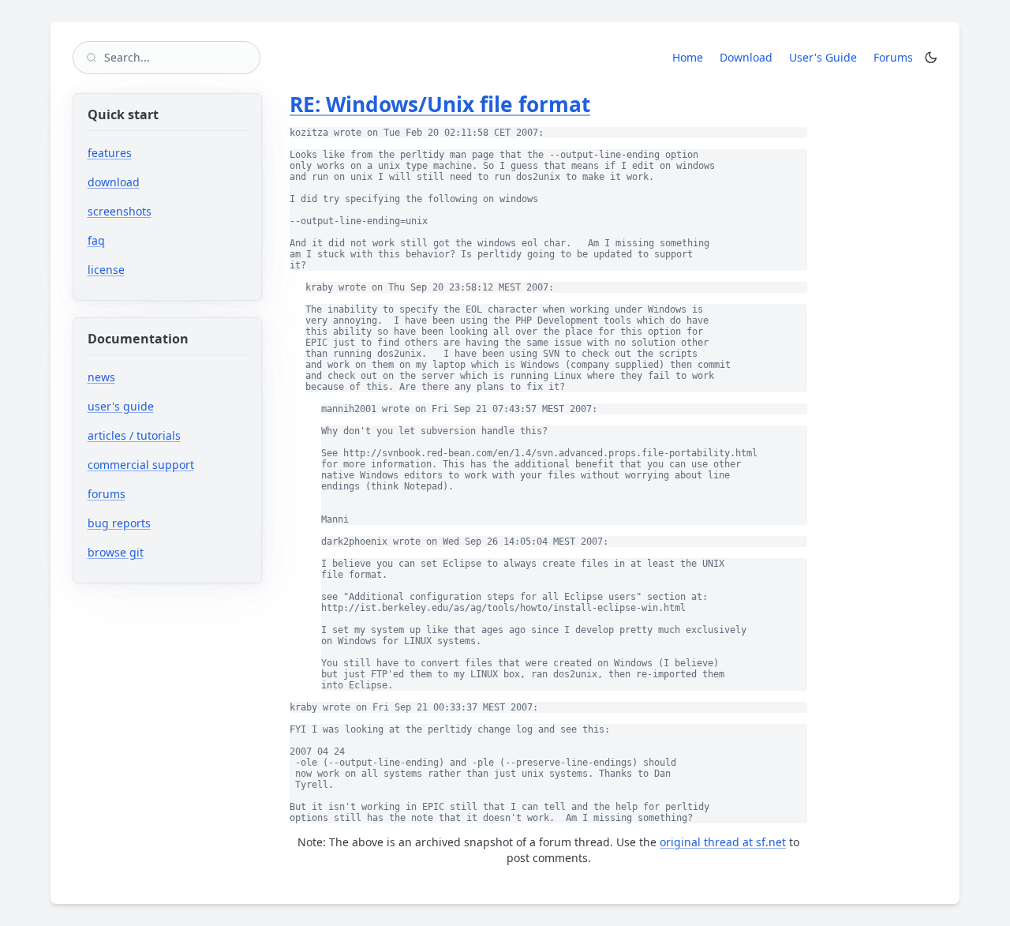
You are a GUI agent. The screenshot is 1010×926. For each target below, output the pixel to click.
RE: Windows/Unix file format (440, 104)
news (101, 376)
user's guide (121, 406)
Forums (895, 57)
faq (96, 240)
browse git (164, 552)
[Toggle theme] (931, 58)
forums (155, 493)
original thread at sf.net (723, 841)
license (106, 269)
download (114, 181)
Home (687, 57)
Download (746, 57)
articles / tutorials (134, 435)
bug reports (168, 522)
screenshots (120, 211)
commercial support (141, 464)
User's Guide (823, 57)
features (110, 152)
